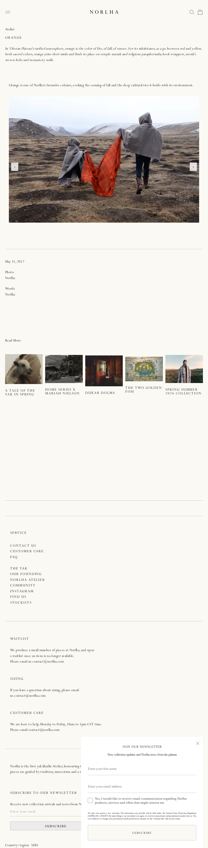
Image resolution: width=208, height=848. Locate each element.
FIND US (18, 597)
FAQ (14, 557)
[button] (192, 12)
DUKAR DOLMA (100, 393)
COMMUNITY (23, 586)
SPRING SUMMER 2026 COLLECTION (183, 392)
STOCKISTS (21, 603)
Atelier (9, 30)
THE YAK (19, 569)
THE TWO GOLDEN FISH (143, 390)
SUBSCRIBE (56, 827)
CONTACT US (23, 546)
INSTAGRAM (22, 591)
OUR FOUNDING (26, 574)
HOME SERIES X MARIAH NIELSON (62, 392)
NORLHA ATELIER (27, 580)
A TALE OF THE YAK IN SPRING (20, 393)
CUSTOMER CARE (27, 552)
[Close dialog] (198, 743)
